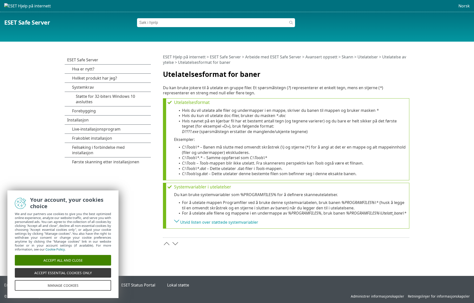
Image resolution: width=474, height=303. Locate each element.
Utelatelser (367, 57)
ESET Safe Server (27, 22)
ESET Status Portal (138, 285)
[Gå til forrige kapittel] (166, 243)
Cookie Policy (55, 249)
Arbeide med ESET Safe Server (273, 57)
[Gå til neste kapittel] (175, 243)
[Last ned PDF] (399, 72)
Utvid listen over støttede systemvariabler (219, 222)
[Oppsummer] (406, 72)
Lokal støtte (178, 285)
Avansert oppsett (321, 57)
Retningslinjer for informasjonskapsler (439, 296)
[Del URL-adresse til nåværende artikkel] (392, 72)
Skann (347, 57)
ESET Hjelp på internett (184, 57)
